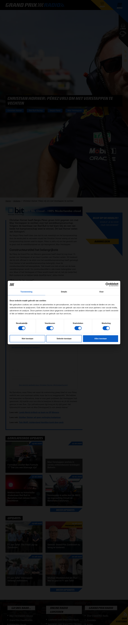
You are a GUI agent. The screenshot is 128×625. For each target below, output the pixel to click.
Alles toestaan (100, 338)
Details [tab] (64, 292)
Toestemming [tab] (26, 292)
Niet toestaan (27, 338)
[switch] (50, 328)
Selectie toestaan (64, 338)
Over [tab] (101, 292)
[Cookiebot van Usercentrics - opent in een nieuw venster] (107, 284)
